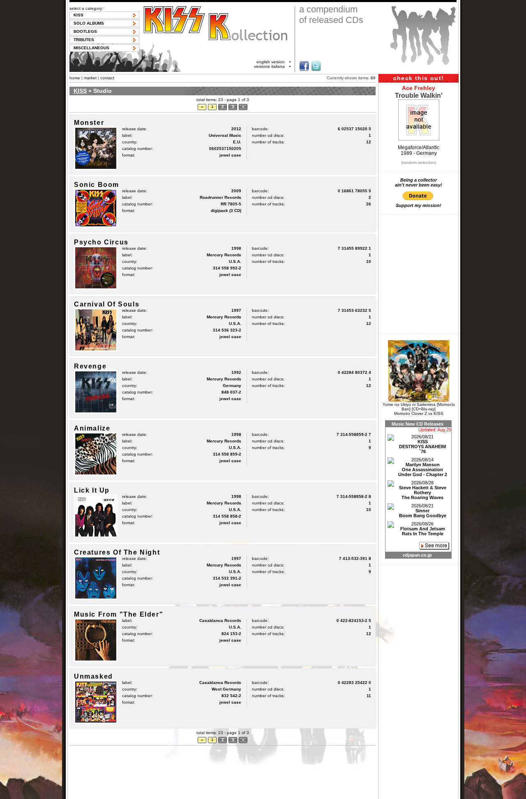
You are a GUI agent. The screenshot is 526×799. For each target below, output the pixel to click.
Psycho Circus (101, 242)
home (74, 78)
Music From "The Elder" (118, 614)
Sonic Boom (96, 184)
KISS (78, 15)
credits (273, 792)
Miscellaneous (91, 48)
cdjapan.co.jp (417, 555)
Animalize (92, 428)
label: (127, 135)
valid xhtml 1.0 (297, 792)
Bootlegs (85, 31)
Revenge (90, 366)
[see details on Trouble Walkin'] (418, 139)
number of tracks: (268, 142)
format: (128, 155)
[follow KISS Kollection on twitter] (316, 66)
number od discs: (268, 135)
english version (270, 62)
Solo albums (89, 23)
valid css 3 (327, 792)
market (90, 78)
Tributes (84, 39)
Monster (89, 122)
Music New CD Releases (417, 423)
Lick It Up (92, 490)
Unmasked (93, 676)
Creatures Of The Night (117, 552)
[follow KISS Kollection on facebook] (304, 66)
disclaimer (214, 792)
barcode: (260, 129)
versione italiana (269, 66)
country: (129, 142)
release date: (134, 129)
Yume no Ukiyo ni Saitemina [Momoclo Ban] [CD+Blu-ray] (419, 406)
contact (107, 78)
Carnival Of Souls (106, 304)
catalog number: (137, 148)
